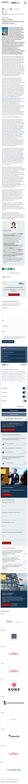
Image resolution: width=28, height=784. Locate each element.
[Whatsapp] (6, 269)
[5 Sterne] (8, 273)
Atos (10, 259)
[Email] (14, 269)
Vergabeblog (4, 2)
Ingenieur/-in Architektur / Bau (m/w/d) (11, 512)
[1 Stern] (2, 273)
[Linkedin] (8, 269)
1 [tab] (13, 643)
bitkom (11, 248)
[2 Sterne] (4, 273)
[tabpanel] (14, 637)
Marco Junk (7, 9)
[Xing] (11, 269)
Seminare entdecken (6, 494)
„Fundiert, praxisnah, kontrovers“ (4, 3)
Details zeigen (20, 406)
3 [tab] (16, 742)
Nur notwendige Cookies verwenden (14, 418)
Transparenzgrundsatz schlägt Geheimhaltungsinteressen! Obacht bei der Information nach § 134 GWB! (12, 552)
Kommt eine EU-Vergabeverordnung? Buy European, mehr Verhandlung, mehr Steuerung (13, 439)
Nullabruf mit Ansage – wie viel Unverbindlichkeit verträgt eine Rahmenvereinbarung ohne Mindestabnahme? (13, 457)
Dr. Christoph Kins (9, 452)
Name (3, 320)
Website (3, 331)
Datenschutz (14, 781)
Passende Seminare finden (14, 294)
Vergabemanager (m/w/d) (8, 522)
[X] (3, 269)
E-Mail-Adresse (5, 326)
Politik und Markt (5, 17)
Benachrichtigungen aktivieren (8, 429)
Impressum (8, 781)
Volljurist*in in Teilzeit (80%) (8, 502)
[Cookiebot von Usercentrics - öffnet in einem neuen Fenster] (20, 365)
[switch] (24, 392)
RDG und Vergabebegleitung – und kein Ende (12, 448)
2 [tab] (15, 643)
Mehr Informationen (6, 604)
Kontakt (2, 781)
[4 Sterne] (7, 273)
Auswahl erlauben (14, 414)
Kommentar (4, 307)
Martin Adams (5, 550)
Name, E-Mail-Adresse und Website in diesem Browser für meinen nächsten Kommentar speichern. (14, 337)
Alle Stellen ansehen (6, 542)
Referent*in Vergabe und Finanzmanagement (12, 532)
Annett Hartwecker (10, 443)
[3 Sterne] (5, 273)
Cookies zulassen (14, 410)
